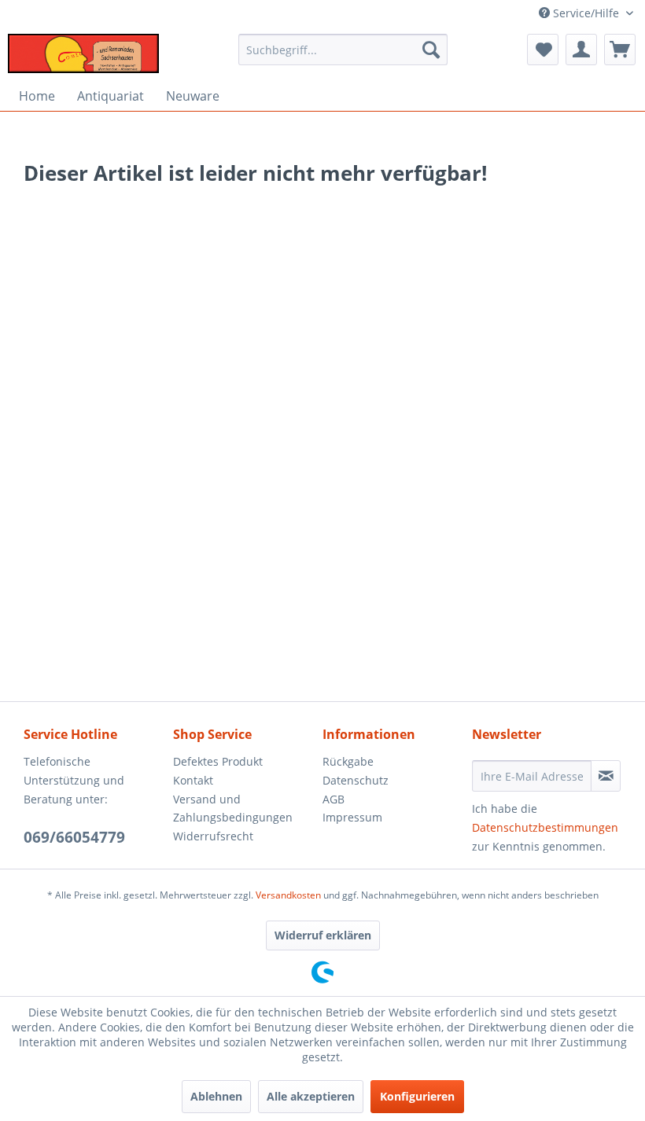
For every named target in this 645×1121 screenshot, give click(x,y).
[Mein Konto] (581, 49)
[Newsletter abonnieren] (606, 776)
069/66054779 (74, 837)
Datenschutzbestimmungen (545, 827)
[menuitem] (343, 49)
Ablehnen (216, 1096)
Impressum (352, 817)
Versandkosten (288, 895)
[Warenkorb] (620, 49)
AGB (333, 799)
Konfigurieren (417, 1096)
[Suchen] (431, 49)
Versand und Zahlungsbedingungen (233, 808)
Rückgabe (348, 761)
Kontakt (193, 780)
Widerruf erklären (323, 935)
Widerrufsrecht (213, 836)
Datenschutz (355, 780)
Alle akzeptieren (311, 1096)
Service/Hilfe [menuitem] (586, 13)
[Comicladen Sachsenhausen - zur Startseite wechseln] (83, 53)
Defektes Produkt (218, 761)
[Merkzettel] (542, 49)
